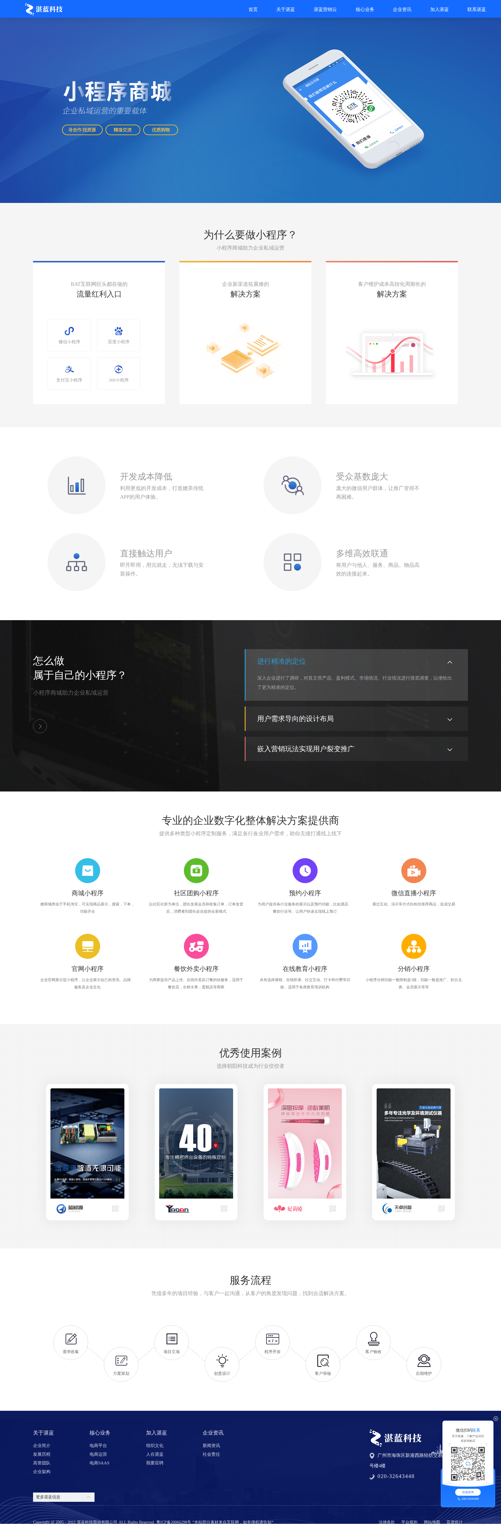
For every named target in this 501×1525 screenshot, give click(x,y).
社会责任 (211, 1454)
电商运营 (98, 1454)
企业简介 (41, 1445)
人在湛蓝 (155, 1454)
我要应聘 (155, 1463)
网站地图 (432, 1522)
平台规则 (409, 1522)
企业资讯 (402, 9)
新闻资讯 (211, 1445)
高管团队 (41, 1463)
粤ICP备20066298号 (173, 1522)
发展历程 (41, 1454)
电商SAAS (99, 1463)
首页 (253, 9)
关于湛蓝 (285, 9)
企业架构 (41, 1471)
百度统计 (454, 1522)
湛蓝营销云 (325, 9)
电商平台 (98, 1445)
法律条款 (387, 1522)
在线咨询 (468, 1492)
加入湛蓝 (439, 9)
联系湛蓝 (476, 9)
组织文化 (155, 1445)
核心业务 (365, 9)
